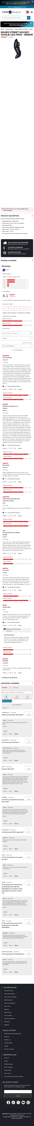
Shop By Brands (8, 1043)
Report (16, 734)
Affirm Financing (8, 1067)
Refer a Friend (7, 1012)
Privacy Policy (7, 1070)
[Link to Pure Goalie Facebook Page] (8, 1104)
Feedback (6, 1025)
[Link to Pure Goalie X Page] (18, 1104)
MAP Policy (7, 1021)
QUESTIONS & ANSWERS (10, 683)
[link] (5, 688)
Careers (6, 1061)
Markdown (17, 7)
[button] (28, 713)
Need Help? (5, 1113)
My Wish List (7, 1040)
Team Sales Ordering (9, 994)
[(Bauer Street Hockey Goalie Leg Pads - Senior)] (17, 48)
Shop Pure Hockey (9, 1049)
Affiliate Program (8, 1064)
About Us (6, 1058)
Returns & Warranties (9, 1003)
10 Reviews (16, 688)
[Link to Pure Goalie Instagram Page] (28, 1104)
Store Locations (8, 1015)
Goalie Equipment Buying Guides (12, 1033)
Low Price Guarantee (9, 1018)
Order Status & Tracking (10, 997)
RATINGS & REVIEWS (8, 260)
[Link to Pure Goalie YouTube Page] (23, 1104)
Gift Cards (6, 1036)
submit (18, 1096)
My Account (7, 1006)
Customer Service (8, 990)
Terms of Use (7, 1073)
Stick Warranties (8, 1000)
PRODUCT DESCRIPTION (10, 216)
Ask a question (7, 701)
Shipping (6, 1009)
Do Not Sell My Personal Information (13, 1076)
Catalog (6, 1046)
